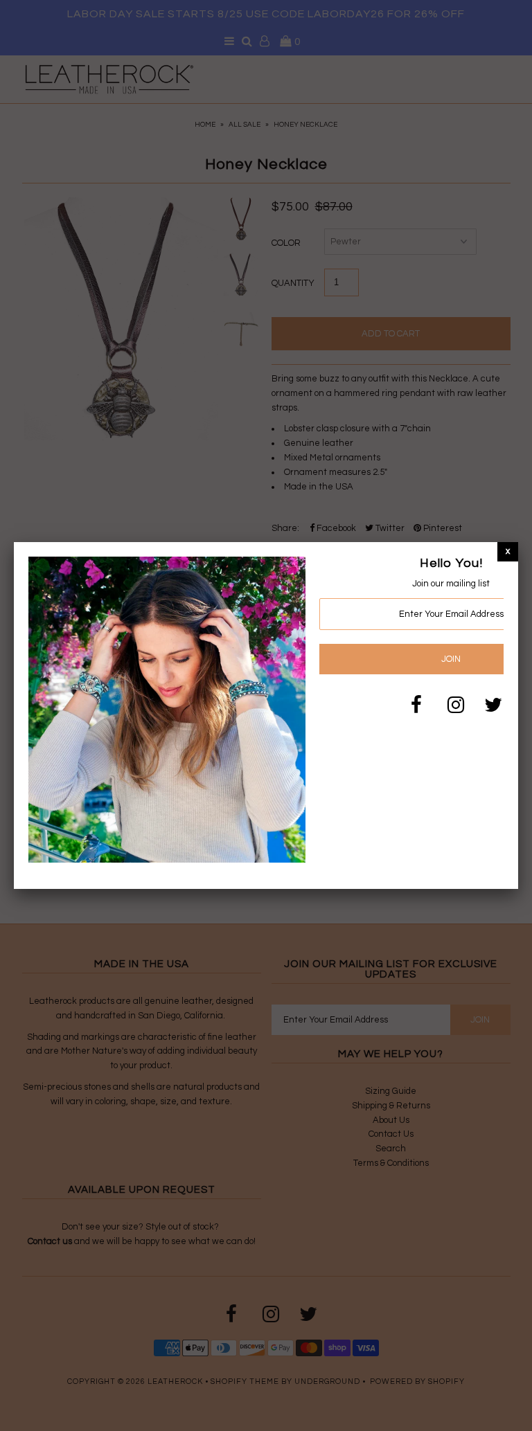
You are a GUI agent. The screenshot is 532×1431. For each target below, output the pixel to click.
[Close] (507, 551)
